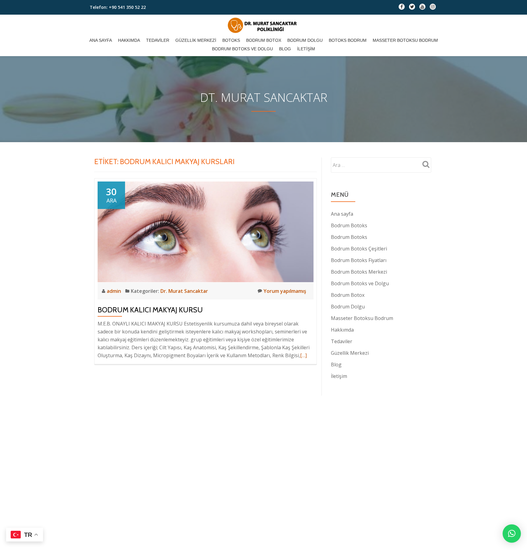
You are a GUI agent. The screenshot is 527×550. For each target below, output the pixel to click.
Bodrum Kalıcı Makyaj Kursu (150, 309)
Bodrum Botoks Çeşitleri (359, 248)
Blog (285, 48)
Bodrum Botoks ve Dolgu (242, 48)
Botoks (231, 40)
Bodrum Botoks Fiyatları (358, 260)
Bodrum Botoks (349, 225)
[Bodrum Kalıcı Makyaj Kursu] (206, 231)
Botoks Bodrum (348, 40)
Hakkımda (129, 40)
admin (114, 291)
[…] (303, 355)
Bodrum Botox (263, 40)
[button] (512, 533)
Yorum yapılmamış (285, 291)
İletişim (306, 48)
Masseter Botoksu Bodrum (405, 40)
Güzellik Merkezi (195, 40)
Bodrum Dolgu (305, 40)
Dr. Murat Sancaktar (184, 291)
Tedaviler (157, 40)
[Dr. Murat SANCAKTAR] (264, 25)
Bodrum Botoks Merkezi (359, 271)
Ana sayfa (100, 40)
